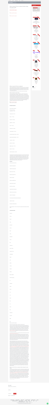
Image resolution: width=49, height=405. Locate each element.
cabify (33, 50)
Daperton (34, 69)
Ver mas (36, 15)
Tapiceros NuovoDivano (35, 17)
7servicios (11, 2)
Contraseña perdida (13, 395)
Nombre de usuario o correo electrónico (12, 386)
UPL (33, 77)
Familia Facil (34, 42)
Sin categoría (13, 379)
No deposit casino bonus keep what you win (14, 333)
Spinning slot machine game (12, 330)
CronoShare (34, 34)
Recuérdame (10, 393)
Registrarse (9, 395)
